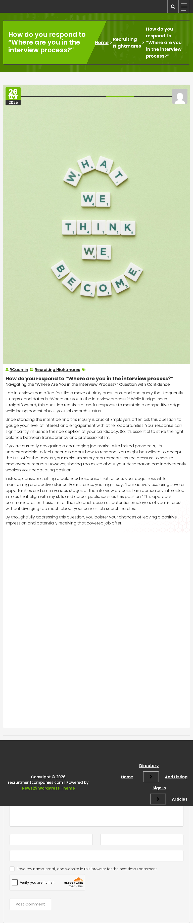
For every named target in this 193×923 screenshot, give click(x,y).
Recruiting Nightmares (127, 42)
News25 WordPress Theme (48, 788)
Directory (149, 766)
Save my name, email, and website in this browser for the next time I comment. (87, 868)
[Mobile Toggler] (151, 776)
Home (102, 42)
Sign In (159, 788)
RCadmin (19, 369)
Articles (179, 799)
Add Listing (176, 777)
